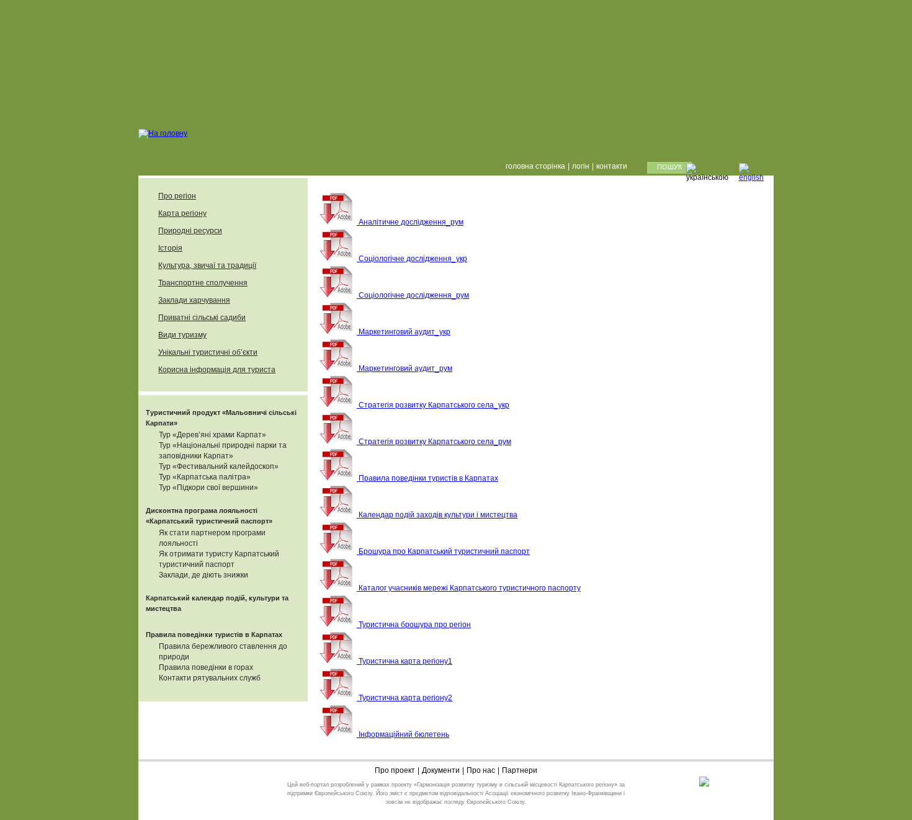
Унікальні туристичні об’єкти (207, 352)
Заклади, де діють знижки (203, 575)
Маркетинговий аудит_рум (404, 368)
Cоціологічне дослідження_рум (413, 295)
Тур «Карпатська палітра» (205, 477)
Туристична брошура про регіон (414, 624)
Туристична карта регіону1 (404, 661)
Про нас (481, 770)
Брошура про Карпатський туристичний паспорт (443, 551)
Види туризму (182, 335)
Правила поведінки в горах (206, 667)
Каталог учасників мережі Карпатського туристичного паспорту (469, 588)
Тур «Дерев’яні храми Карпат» (212, 434)
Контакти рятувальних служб (210, 678)
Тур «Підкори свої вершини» (208, 487)
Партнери (519, 770)
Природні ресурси (190, 230)
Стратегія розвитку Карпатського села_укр (433, 405)
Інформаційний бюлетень (403, 734)
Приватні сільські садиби (202, 317)
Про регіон (177, 196)
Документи (441, 770)
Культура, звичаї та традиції (207, 265)
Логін (580, 166)
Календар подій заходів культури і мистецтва (437, 514)
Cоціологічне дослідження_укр (412, 258)
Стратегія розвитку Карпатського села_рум (434, 441)
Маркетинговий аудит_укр (403, 332)
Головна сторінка (535, 166)
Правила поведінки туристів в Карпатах (214, 634)
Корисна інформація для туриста (216, 369)
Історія (170, 248)
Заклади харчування (194, 300)
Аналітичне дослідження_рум (410, 222)
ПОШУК (669, 167)
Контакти (611, 166)
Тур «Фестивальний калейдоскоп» (219, 466)
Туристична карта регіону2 (404, 697)
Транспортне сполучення (203, 283)
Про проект (395, 770)
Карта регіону (182, 213)
